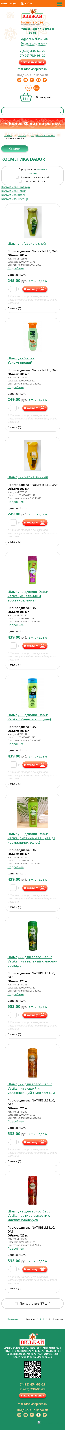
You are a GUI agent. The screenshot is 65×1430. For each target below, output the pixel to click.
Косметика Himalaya (15, 187)
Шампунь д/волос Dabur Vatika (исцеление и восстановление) (28, 595)
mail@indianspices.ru (32, 69)
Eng (36, 87)
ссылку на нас (53, 1350)
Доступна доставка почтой (35, 177)
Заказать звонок (32, 62)
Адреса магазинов (34, 39)
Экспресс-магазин (34, 43)
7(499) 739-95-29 (32, 55)
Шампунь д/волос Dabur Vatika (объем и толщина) (29, 717)
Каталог (22, 135)
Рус (29, 87)
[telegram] (25, 80)
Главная (8, 135)
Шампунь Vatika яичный (28, 477)
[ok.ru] (32, 80)
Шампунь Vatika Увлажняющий (21, 360)
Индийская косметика (43, 135)
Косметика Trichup (14, 199)
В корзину (31, 289)
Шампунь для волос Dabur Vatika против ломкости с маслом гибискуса (30, 1215)
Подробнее (16, 268)
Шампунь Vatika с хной (27, 243)
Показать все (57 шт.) (35, 181)
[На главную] (32, 18)
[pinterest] (45, 80)
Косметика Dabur (13, 191)
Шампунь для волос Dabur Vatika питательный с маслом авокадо (32, 961)
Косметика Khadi (13, 195)
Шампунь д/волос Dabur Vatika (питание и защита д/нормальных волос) (31, 838)
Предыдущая (13, 1319)
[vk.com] (19, 80)
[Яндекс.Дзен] (38, 80)
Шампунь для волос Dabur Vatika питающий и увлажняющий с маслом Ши (31, 1088)
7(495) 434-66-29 (32, 51)
